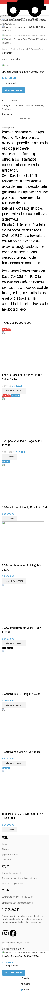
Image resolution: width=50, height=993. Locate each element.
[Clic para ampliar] (5, 945)
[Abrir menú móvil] (3, 10)
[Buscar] (46, 10)
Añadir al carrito (13, 90)
